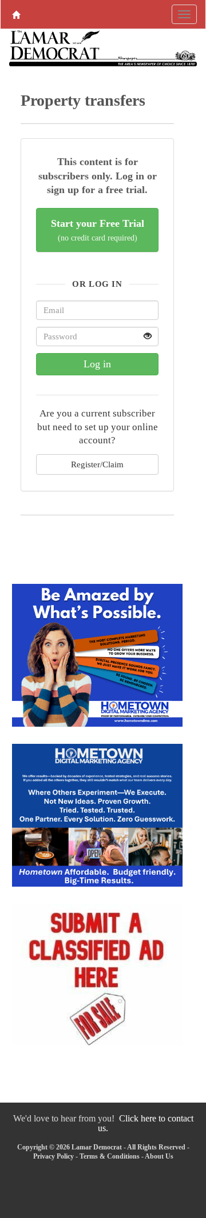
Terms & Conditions (110, 1156)
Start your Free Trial (97, 230)
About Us (159, 1156)
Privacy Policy (53, 1156)
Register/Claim (97, 464)
